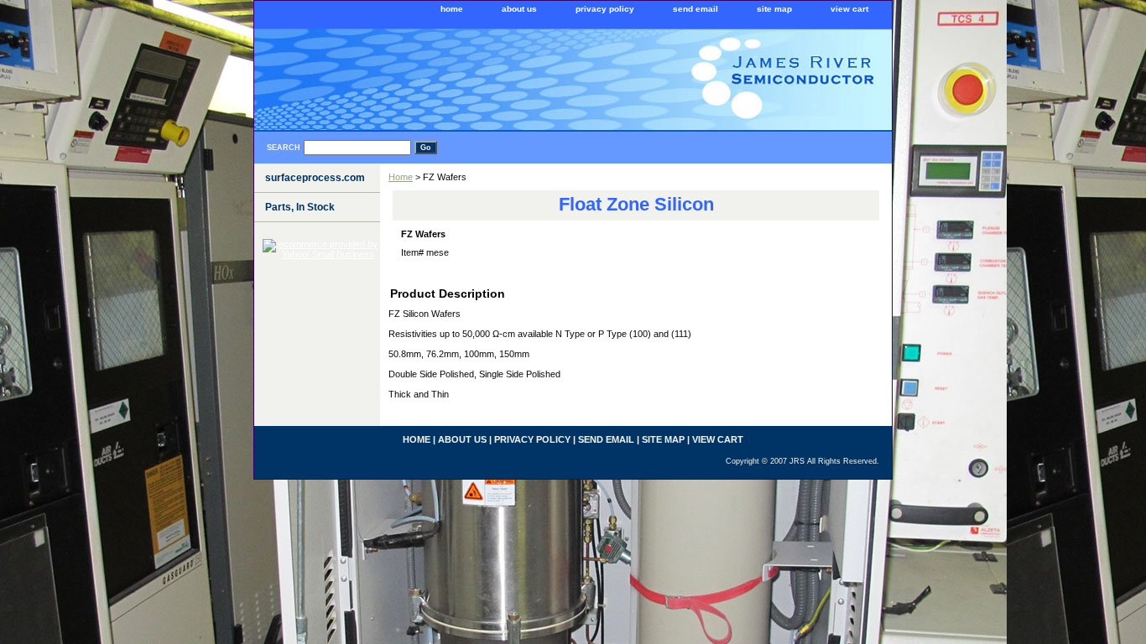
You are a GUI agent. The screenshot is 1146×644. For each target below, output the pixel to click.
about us (519, 8)
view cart (849, 8)
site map (774, 8)
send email (695, 8)
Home (400, 177)
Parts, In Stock (300, 207)
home (451, 8)
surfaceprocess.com (315, 178)
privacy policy (605, 8)
